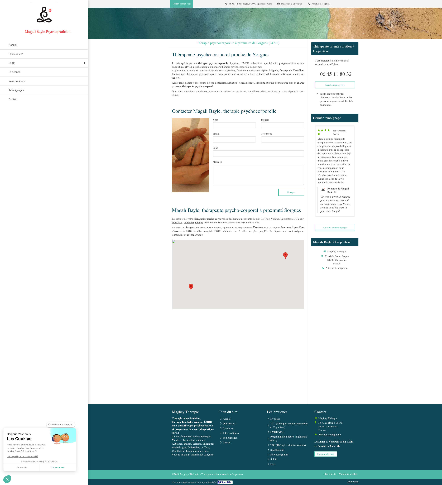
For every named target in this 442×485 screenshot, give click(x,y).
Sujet (215, 147)
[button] (7, 479)
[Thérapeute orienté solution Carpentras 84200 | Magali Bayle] (44, 15)
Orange (199, 222)
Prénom (265, 119)
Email (216, 133)
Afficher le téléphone (321, 3)
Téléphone (266, 133)
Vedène (275, 218)
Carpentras (286, 218)
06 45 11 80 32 (336, 73)
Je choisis (21, 467)
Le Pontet (189, 222)
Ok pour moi (58, 467)
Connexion (352, 481)
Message (217, 161)
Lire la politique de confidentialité (22, 456)
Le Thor (265, 218)
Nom (215, 119)
